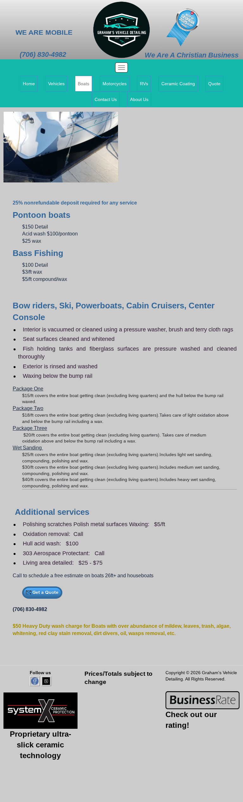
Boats (83, 83)
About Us (139, 99)
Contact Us (106, 99)
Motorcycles (115, 83)
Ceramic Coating (178, 83)
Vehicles (56, 83)
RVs (144, 83)
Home (29, 83)
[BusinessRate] (202, 699)
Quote (214, 83)
